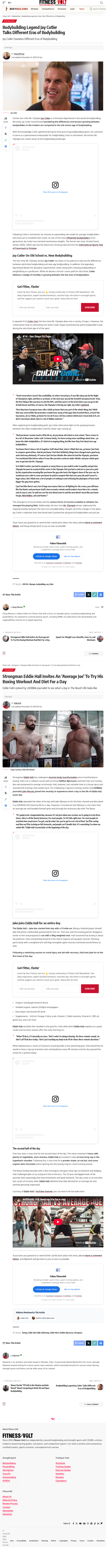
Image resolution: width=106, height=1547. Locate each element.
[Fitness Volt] (53, 2)
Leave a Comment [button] (92, 1404)
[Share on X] (6, 134)
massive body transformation (62, 777)
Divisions (62, 9)
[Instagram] (102, 607)
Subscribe (90, 307)
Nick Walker (27, 495)
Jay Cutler (45, 118)
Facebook (50, 563)
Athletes (34, 9)
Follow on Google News (46, 556)
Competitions (48, 9)
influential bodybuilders (78, 238)
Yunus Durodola (20, 1458)
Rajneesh (17, 703)
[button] (5, 2)
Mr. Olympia (69, 505)
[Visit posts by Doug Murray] (6, 607)
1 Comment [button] (94, 654)
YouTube (78, 563)
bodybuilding (41, 584)
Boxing (24, 1333)
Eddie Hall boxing (42, 1333)
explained (85, 405)
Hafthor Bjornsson (68, 781)
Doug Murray (19, 54)
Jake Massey (28, 791)
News (81, 9)
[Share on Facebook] (6, 128)
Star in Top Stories (72, 556)
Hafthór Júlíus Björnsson (45, 1318)
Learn (72, 9)
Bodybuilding (9, 21)
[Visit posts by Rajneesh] (6, 1355)
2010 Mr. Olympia (28, 584)
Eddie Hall (29, 777)
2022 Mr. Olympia (10, 1421)
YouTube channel (44, 1191)
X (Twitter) (67, 563)
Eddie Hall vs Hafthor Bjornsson (61, 1333)
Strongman (8, 670)
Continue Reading (53, 1511)
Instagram (58, 563)
